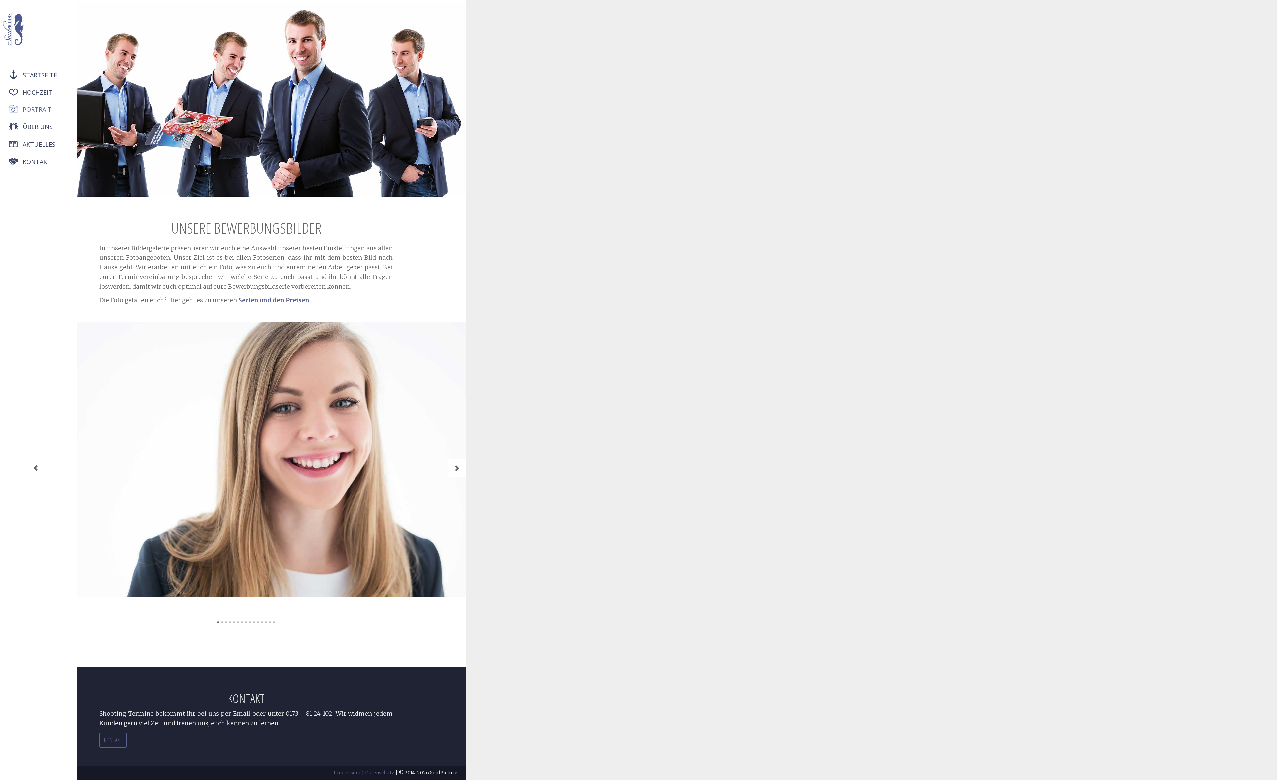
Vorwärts (457, 468)
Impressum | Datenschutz (364, 773)
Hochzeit (37, 92)
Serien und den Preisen (273, 300)
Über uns (38, 127)
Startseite (40, 75)
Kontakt (37, 162)
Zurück (36, 468)
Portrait (37, 109)
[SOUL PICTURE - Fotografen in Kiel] (13, 29)
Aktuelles (39, 144)
